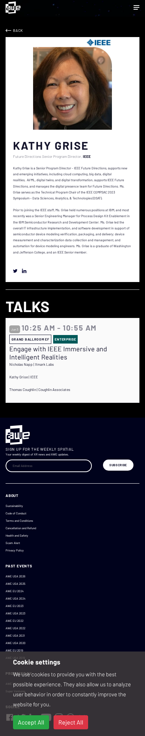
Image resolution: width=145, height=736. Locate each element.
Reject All (70, 722)
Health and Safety (17, 535)
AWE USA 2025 (15, 584)
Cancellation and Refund (21, 528)
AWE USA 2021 (15, 635)
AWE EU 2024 (14, 591)
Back (18, 30)
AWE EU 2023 (14, 606)
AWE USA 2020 (16, 643)
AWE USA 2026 (15, 576)
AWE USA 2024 (15, 598)
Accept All (31, 722)
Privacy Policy (15, 550)
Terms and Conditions (19, 521)
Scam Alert (13, 543)
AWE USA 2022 (15, 628)
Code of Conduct (16, 513)
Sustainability (14, 506)
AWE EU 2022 (14, 621)
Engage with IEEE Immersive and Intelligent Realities (58, 353)
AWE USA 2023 (15, 613)
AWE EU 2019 (14, 650)
